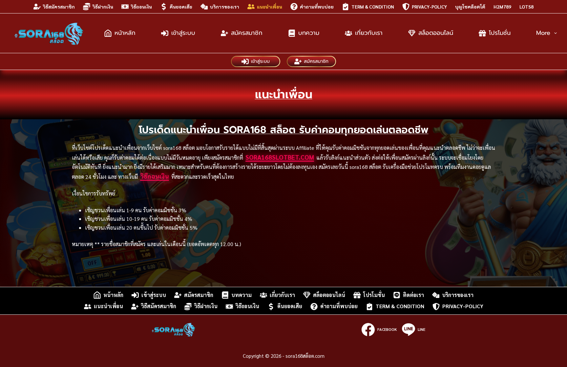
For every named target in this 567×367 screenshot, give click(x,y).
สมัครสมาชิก (246, 32)
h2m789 (502, 7)
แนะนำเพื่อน (269, 7)
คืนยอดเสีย (181, 7)
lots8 (526, 7)
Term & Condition (372, 7)
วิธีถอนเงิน (141, 7)
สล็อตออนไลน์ (435, 32)
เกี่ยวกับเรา (369, 32)
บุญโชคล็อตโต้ (470, 7)
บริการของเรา (224, 7)
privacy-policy (429, 7)
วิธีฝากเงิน (103, 7)
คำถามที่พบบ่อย (317, 7)
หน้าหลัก (125, 32)
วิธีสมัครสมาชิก (59, 7)
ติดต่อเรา (413, 294)
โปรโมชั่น (500, 32)
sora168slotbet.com (279, 157)
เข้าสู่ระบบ (183, 32)
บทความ (308, 32)
